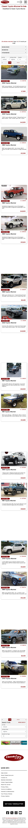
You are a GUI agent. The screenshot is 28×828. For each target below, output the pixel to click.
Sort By (3, 57)
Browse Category (5, 47)
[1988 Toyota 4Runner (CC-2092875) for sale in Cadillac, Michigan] (14, 281)
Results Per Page (6, 734)
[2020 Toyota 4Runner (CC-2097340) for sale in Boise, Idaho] (14, 103)
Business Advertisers (6, 780)
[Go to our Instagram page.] (16, 812)
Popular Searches (5, 52)
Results (20, 57)
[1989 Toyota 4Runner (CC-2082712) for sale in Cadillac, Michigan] (14, 637)
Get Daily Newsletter (14, 804)
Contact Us (4, 777)
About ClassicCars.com (7, 775)
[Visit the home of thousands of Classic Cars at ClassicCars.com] (6, 2)
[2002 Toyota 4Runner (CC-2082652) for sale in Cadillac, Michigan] (14, 668)
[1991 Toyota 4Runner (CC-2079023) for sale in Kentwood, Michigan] (14, 490)
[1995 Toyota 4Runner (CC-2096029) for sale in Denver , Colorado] (14, 223)
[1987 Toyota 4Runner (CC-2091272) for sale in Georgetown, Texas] (14, 370)
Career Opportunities (7, 782)
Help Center (4, 773)
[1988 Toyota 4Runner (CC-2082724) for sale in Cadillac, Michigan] (14, 579)
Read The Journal (5, 784)
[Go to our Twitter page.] (11, 812)
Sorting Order (13, 57)
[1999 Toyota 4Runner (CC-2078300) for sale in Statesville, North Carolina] (14, 459)
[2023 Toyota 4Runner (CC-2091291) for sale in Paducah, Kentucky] (14, 312)
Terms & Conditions (6, 789)
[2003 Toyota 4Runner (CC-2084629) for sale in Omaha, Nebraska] (14, 548)
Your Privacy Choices (6, 794)
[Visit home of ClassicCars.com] (14, 760)
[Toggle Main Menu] (25, 2)
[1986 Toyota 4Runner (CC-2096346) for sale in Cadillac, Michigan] (14, 134)
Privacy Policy (4, 787)
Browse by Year (5, 49)
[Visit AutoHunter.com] (14, 743)
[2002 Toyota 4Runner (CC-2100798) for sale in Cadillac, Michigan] (14, 72)
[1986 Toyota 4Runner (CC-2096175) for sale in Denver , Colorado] (14, 192)
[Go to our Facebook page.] (7, 812)
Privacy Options (5, 796)
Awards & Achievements (7, 791)
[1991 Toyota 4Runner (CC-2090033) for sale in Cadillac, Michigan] (14, 401)
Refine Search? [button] (22, 722)
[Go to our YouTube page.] (20, 812)
